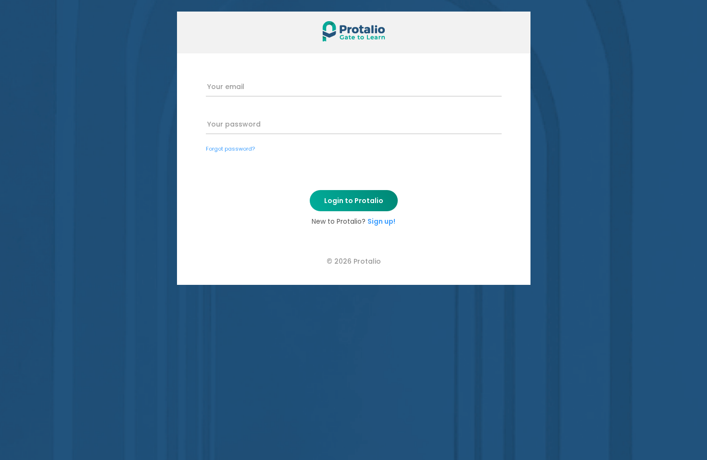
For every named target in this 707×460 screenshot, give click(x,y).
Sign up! (381, 221)
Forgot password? (230, 149)
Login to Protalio (353, 200)
